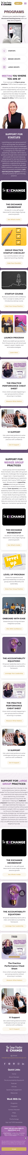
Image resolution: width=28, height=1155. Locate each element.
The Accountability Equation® (14, 1080)
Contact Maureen (14, 1109)
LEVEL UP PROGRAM (14, 574)
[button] (25, 1138)
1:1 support (14, 1106)
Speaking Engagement (14, 1090)
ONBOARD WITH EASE (14, 618)
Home (14, 1074)
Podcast (14, 1083)
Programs (14, 1103)
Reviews (14, 1116)
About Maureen (14, 1077)
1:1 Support (14, 432)
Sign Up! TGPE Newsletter (14, 1122)
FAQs (14, 1113)
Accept (14, 1149)
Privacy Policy (18, 1152)
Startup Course (14, 294)
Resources (14, 1093)
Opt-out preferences (10, 1152)
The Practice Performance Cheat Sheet (14, 386)
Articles (14, 1086)
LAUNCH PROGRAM (14, 337)
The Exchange (14, 1119)
